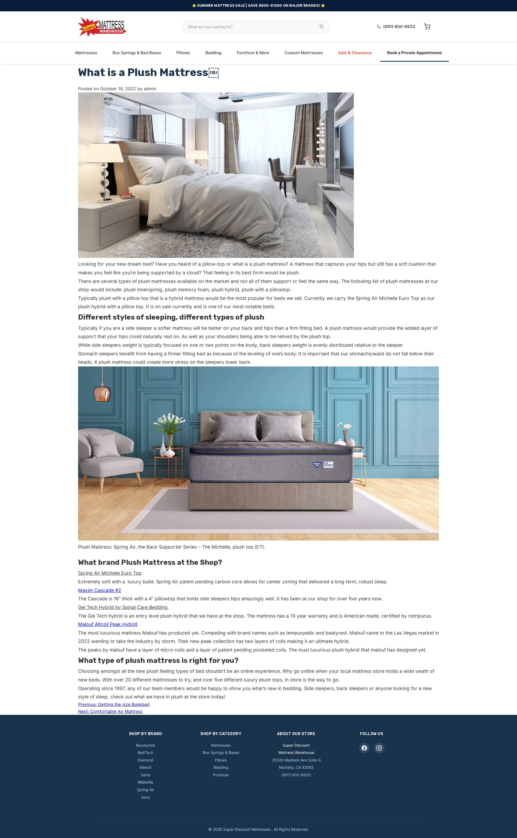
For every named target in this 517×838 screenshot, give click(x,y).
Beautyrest (145, 745)
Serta (145, 775)
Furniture (221, 775)
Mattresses (86, 52)
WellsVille (145, 782)
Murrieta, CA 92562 (296, 767)
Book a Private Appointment (414, 52)
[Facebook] (364, 748)
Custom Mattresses (304, 52)
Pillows (183, 52)
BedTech (145, 752)
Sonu (145, 797)
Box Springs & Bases (221, 752)
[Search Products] (321, 26)
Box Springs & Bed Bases (137, 52)
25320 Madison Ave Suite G (296, 760)
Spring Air (145, 789)
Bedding (213, 52)
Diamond (145, 760)
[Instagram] (379, 748)
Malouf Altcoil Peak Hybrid (107, 624)
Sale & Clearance (355, 52)
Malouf (145, 767)
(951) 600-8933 (399, 26)
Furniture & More (253, 52)
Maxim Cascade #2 (99, 590)
